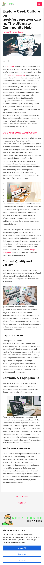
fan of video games (17, 75)
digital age (10, 66)
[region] (22, 546)
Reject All (22, 560)
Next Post (22, 503)
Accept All (22, 548)
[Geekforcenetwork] (8, 3)
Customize (22, 554)
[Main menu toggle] (39, 4)
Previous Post (22, 496)
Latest (6, 32)
